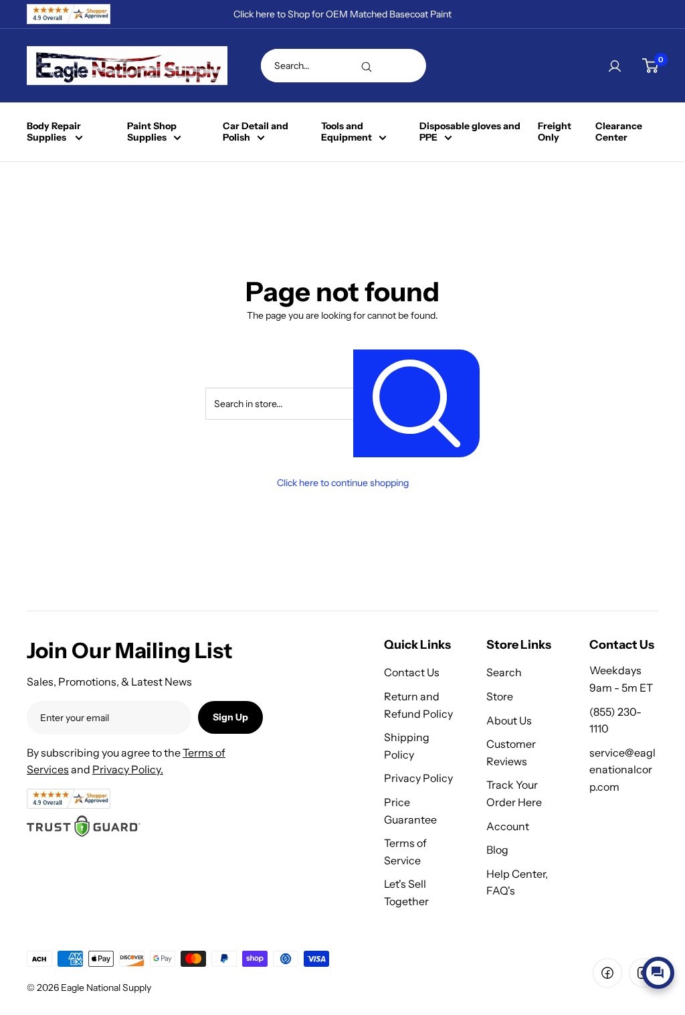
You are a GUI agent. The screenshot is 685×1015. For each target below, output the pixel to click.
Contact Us (411, 672)
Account (507, 826)
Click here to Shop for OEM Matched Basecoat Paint (342, 14)
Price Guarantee (410, 810)
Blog (497, 849)
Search (504, 672)
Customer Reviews (511, 752)
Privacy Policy (418, 778)
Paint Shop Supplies (152, 132)
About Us (509, 720)
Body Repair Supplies (54, 132)
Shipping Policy (406, 745)
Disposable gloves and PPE (469, 132)
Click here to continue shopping (343, 483)
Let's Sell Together (406, 892)
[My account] (614, 65)
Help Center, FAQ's (517, 882)
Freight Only (554, 132)
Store (499, 696)
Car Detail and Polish (255, 132)
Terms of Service (405, 851)
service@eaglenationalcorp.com (622, 769)
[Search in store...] (416, 403)
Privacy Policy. (127, 769)
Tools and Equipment (346, 132)
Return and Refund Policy (418, 705)
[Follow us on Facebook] (607, 973)
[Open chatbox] (658, 973)
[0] (650, 66)
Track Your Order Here (514, 793)
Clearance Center (618, 132)
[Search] (366, 65)
